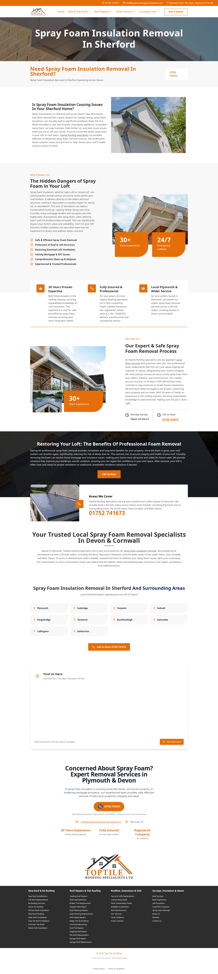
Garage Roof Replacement (81, 942)
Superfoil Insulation (160, 907)
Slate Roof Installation (37, 917)
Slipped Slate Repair (78, 907)
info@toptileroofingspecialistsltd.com (144, 3)
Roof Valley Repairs (78, 917)
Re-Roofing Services (36, 903)
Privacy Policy (99, 968)
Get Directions (174, 741)
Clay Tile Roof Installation (39, 921)
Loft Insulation (158, 903)
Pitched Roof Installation (38, 910)
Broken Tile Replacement (80, 903)
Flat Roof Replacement (79, 935)
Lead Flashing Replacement (81, 914)
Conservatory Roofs (119, 899)
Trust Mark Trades (119, 958)
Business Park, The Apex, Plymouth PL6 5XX (191, 3)
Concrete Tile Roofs (36, 924)
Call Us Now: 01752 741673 (111, 646)
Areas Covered (117, 921)
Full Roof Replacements (38, 899)
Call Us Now (109, 474)
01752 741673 (112, 3)
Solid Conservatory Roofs (121, 903)
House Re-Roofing (35, 907)
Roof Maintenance (118, 910)
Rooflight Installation (120, 907)
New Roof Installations (37, 896)
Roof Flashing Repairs (79, 910)
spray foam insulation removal (140, 550)
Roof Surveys (157, 896)
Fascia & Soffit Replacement (122, 896)
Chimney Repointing (78, 924)
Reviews (155, 917)
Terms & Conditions (116, 968)
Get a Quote (176, 11)
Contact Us (156, 921)
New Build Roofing (36, 914)
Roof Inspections (159, 899)
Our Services (116, 914)
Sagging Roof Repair (78, 931)
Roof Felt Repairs (77, 928)
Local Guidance (117, 917)
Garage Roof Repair (78, 938)
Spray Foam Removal (161, 910)
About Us (156, 914)
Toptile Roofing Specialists (74, 135)
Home (60, 11)
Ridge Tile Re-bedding (79, 921)
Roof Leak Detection (78, 899)
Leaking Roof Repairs (78, 896)
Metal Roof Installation (37, 928)
